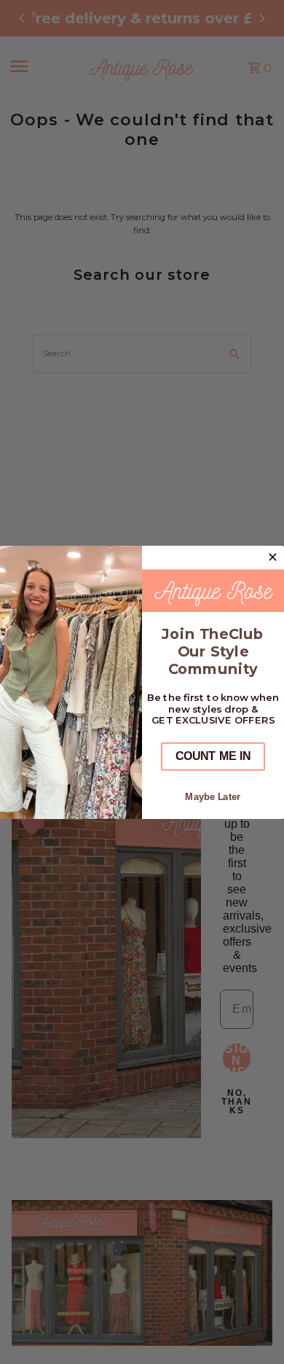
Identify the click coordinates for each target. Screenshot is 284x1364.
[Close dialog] (272, 557)
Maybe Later (212, 796)
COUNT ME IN (213, 756)
